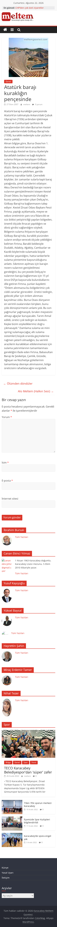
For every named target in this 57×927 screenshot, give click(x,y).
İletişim (6, 877)
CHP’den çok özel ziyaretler (29, 7)
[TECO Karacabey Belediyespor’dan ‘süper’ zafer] (28, 731)
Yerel (34, 762)
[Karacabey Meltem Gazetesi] (5, 29)
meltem (27, 104)
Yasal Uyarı (7, 872)
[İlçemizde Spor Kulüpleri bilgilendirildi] (12, 818)
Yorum (7, 417)
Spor (26, 762)
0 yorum (38, 104)
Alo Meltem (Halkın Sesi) (36, 391)
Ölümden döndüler (17, 383)
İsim (5, 462)
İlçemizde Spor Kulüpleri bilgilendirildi (37, 821)
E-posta (7, 480)
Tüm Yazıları (21, 536)
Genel (8, 81)
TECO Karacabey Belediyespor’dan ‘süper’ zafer (28, 770)
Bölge (8, 762)
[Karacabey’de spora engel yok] (12, 834)
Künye (5, 867)
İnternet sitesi (10, 498)
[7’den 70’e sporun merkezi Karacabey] (12, 801)
